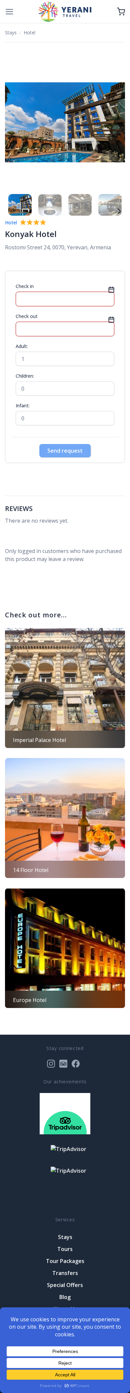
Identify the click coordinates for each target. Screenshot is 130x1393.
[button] (9, 11)
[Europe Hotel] (65, 948)
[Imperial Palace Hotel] (65, 688)
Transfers (65, 1273)
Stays (11, 32)
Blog (65, 1297)
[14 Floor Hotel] (65, 818)
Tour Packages (65, 1261)
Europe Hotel (29, 1000)
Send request (65, 450)
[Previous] (13, 122)
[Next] (117, 122)
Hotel (29, 32)
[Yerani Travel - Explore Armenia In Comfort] (65, 11)
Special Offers (65, 1285)
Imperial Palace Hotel (39, 740)
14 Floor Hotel (30, 870)
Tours (65, 1249)
